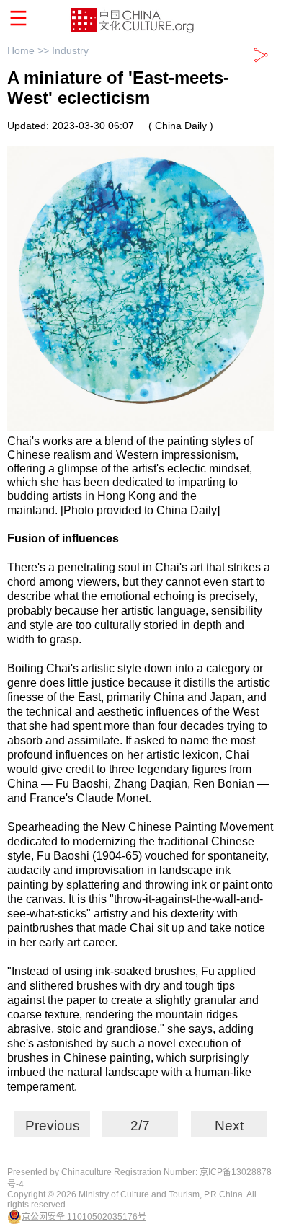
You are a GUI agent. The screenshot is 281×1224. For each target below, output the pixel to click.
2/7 (140, 1125)
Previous (52, 1125)
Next (229, 1125)
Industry (70, 50)
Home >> (29, 50)
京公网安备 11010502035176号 (84, 1217)
